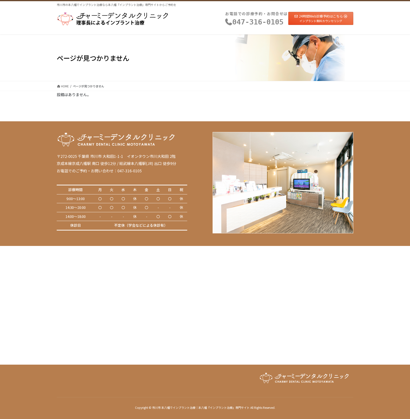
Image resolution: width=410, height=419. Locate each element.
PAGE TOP (396, 401)
